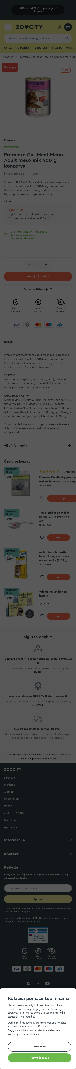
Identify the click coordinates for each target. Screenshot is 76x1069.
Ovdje (11, 1022)
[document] (39, 1029)
